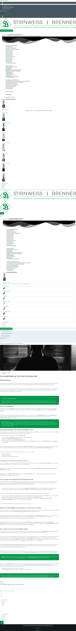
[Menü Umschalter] (1, 216)
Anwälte (3, 593)
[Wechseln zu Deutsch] (4, 2)
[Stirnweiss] (38, 29)
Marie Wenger (5, 183)
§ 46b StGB (44, 432)
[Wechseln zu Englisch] (4, 3)
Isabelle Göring (5, 173)
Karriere (3, 597)
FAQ (3, 596)
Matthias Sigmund (5, 122)
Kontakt (3, 594)
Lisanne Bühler (5, 152)
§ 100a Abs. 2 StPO (27, 451)
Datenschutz (38, 630)
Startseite (2, 343)
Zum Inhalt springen (4, 0)
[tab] (4, 36)
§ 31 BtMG (7, 482)
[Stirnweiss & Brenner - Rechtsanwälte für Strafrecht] (7, 590)
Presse (3, 595)
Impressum (38, 628)
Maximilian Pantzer (6, 163)
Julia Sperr (4, 132)
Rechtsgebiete (5, 592)
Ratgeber (4, 373)
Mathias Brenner (5, 112)
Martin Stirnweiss (5, 109)
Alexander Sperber (5, 142)
